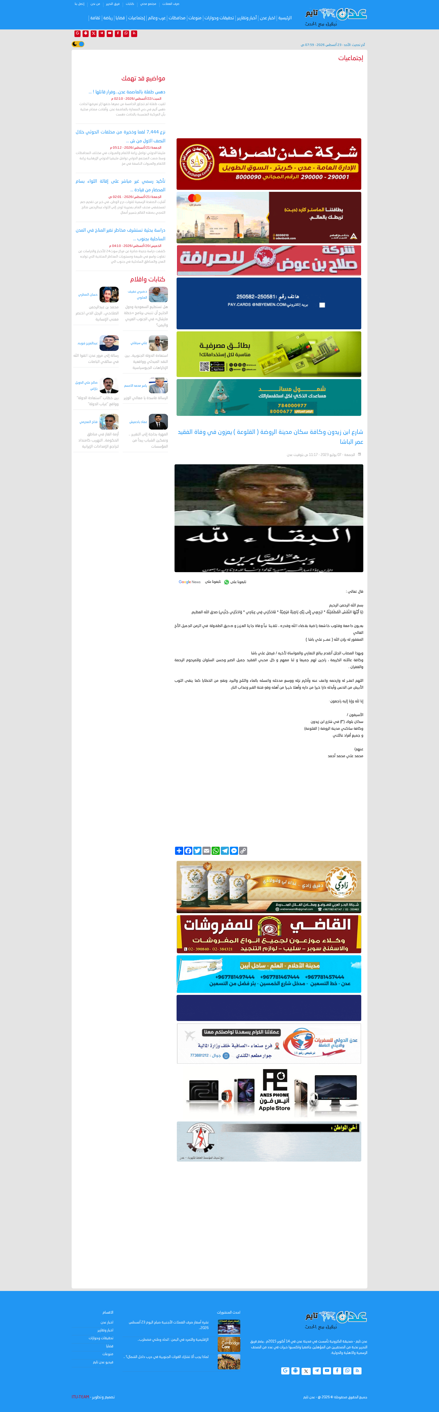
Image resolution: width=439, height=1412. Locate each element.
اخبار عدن (267, 18)
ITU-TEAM (80, 1397)
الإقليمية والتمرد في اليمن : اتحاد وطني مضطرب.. (173, 1339)
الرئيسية (285, 18)
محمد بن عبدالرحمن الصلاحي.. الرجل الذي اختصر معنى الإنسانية (97, 313)
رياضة (108, 18)
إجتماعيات (136, 18)
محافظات (177, 18)
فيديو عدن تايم (103, 1362)
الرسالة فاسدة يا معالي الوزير (146, 398)
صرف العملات (170, 4)
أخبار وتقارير (247, 18)
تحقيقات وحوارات (219, 18)
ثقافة (95, 18)
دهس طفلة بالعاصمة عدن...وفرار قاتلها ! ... (127, 92)
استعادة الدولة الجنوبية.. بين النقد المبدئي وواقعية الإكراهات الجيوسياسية (146, 362)
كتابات (130, 4)
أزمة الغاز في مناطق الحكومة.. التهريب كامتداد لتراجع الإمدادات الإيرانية (99, 441)
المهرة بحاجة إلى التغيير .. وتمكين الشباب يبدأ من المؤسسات (148, 441)
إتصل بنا (79, 4)
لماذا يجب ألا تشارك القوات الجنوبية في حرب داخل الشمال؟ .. (166, 1357)
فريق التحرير (113, 4)
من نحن (95, 4)
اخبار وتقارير (105, 1330)
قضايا (120, 18)
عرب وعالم (157, 18)
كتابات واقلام (147, 280)
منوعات (195, 18)
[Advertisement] (269, 98)
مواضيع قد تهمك (143, 79)
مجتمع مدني (148, 4)
